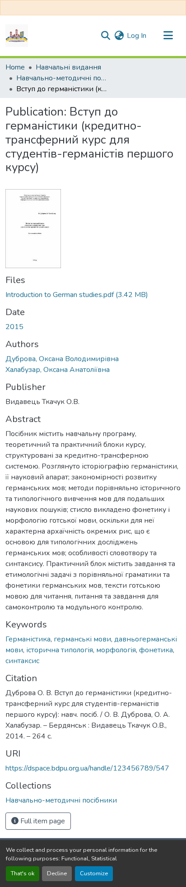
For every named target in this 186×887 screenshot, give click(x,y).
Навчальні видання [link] (68, 67)
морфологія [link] (116, 650)
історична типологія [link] (59, 650)
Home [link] (15, 67)
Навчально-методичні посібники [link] (61, 78)
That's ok (22, 873)
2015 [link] (14, 327)
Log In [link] (136, 36)
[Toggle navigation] (168, 35)
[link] (93, 294)
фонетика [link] (156, 650)
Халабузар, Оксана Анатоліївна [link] (57, 370)
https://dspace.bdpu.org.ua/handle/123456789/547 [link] (87, 768)
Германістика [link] (28, 639)
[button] (16, 35)
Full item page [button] (42, 821)
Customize (94, 873)
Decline (57, 873)
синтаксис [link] (22, 661)
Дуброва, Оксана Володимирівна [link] (62, 359)
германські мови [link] (82, 639)
